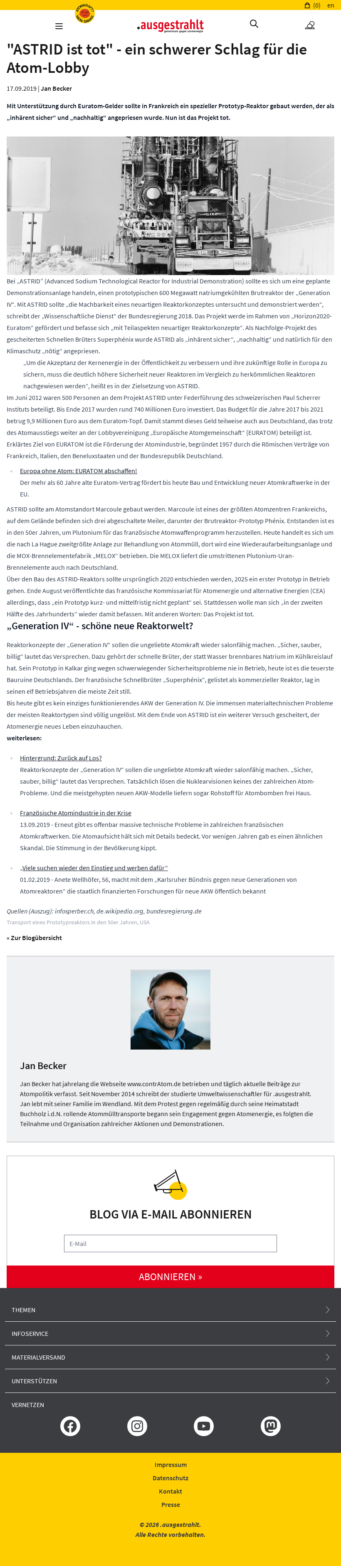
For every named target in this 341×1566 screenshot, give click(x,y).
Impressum (171, 1464)
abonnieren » (170, 1276)
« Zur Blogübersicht (34, 937)
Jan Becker (56, 88)
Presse (170, 1504)
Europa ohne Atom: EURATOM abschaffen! (78, 471)
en (330, 5)
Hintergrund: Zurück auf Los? (61, 758)
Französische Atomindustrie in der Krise (75, 813)
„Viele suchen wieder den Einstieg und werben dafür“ (94, 868)
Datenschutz (170, 1478)
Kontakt (170, 1491)
